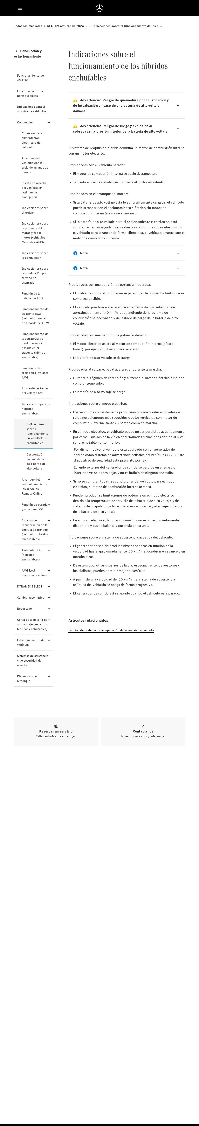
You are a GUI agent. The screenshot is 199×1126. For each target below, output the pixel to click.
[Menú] (20, 8)
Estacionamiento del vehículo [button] (31, 642)
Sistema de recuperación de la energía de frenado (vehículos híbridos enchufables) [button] (35, 529)
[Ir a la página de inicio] (99, 8)
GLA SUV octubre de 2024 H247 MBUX (67, 26)
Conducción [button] (25, 122)
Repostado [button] (24, 609)
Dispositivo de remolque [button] (27, 678)
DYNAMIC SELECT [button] (30, 586)
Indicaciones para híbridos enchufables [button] (34, 408)
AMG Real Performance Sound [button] (35, 572)
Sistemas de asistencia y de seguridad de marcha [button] (32, 660)
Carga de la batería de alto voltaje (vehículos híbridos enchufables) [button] (32, 624)
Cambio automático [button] (30, 597)
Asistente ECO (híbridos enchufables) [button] (32, 554)
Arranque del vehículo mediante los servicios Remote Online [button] (34, 486)
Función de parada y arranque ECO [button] (34, 507)
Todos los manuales (28, 26)
